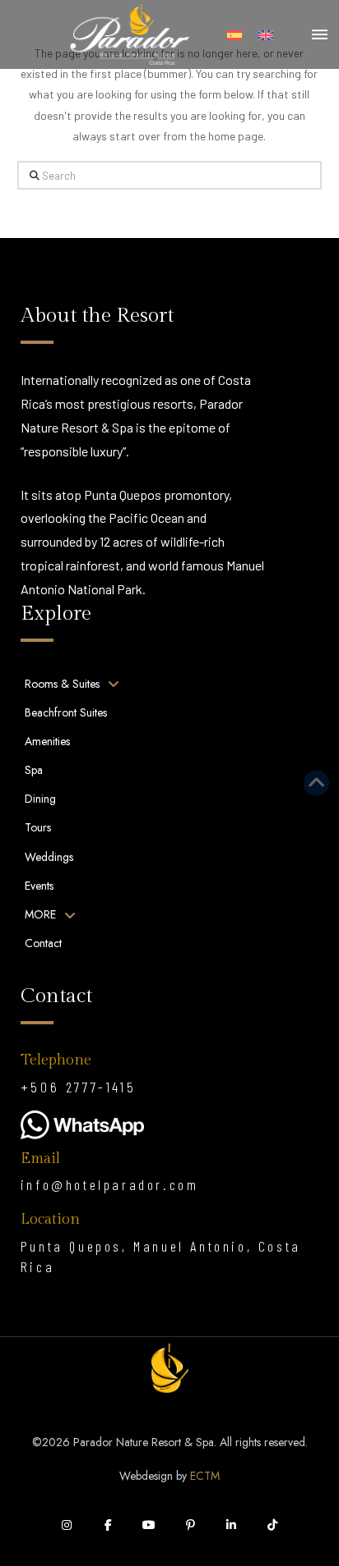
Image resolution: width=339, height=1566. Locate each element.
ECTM (205, 1476)
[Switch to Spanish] (234, 35)
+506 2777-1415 (78, 1087)
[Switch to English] (265, 35)
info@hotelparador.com (110, 1184)
